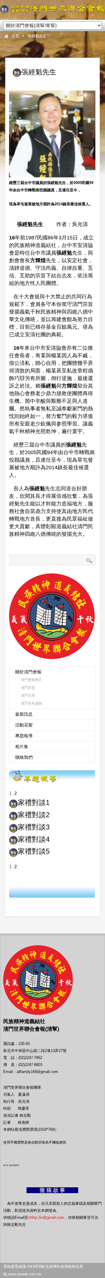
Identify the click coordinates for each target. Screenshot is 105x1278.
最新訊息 (24, 714)
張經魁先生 (37, 36)
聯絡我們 (24, 757)
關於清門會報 (28, 671)
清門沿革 (28, 696)
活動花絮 (24, 724)
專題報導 (24, 735)
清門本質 (28, 688)
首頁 (15, 36)
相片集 (21, 746)
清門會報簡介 (31, 680)
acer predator (11, 1165)
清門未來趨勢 (31, 703)
